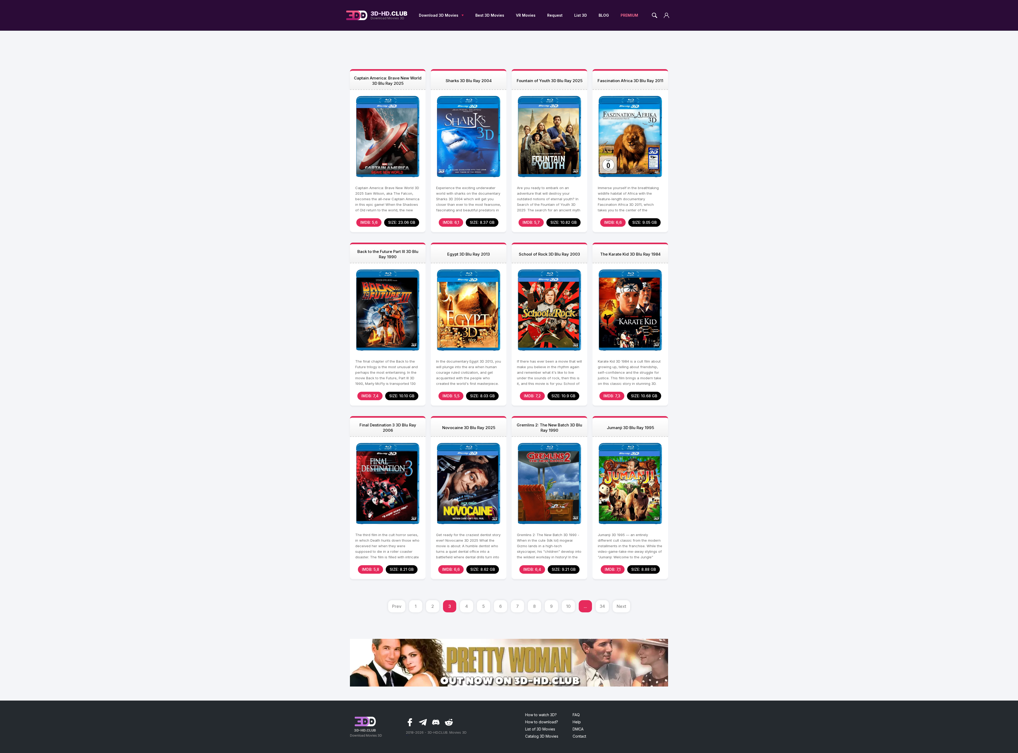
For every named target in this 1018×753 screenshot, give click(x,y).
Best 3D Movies (489, 15)
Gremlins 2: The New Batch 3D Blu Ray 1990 (549, 427)
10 (568, 606)
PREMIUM (629, 15)
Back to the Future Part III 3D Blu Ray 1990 (387, 254)
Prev (396, 606)
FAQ (576, 714)
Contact (579, 736)
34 (602, 606)
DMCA (578, 729)
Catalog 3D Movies (541, 736)
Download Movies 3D (389, 15)
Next (621, 606)
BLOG (604, 15)
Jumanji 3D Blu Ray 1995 (630, 427)
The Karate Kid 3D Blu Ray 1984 (630, 254)
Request (555, 15)
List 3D (580, 15)
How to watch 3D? (541, 714)
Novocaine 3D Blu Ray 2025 (468, 427)
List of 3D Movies (540, 729)
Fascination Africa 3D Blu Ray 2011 (630, 80)
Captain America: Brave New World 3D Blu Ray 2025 (388, 80)
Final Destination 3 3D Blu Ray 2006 (387, 427)
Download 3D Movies (438, 15)
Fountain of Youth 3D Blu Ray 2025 (549, 80)
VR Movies (526, 15)
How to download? (541, 722)
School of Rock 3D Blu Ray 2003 (549, 254)
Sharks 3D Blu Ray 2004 (469, 80)
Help (577, 722)
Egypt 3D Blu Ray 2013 (468, 254)
